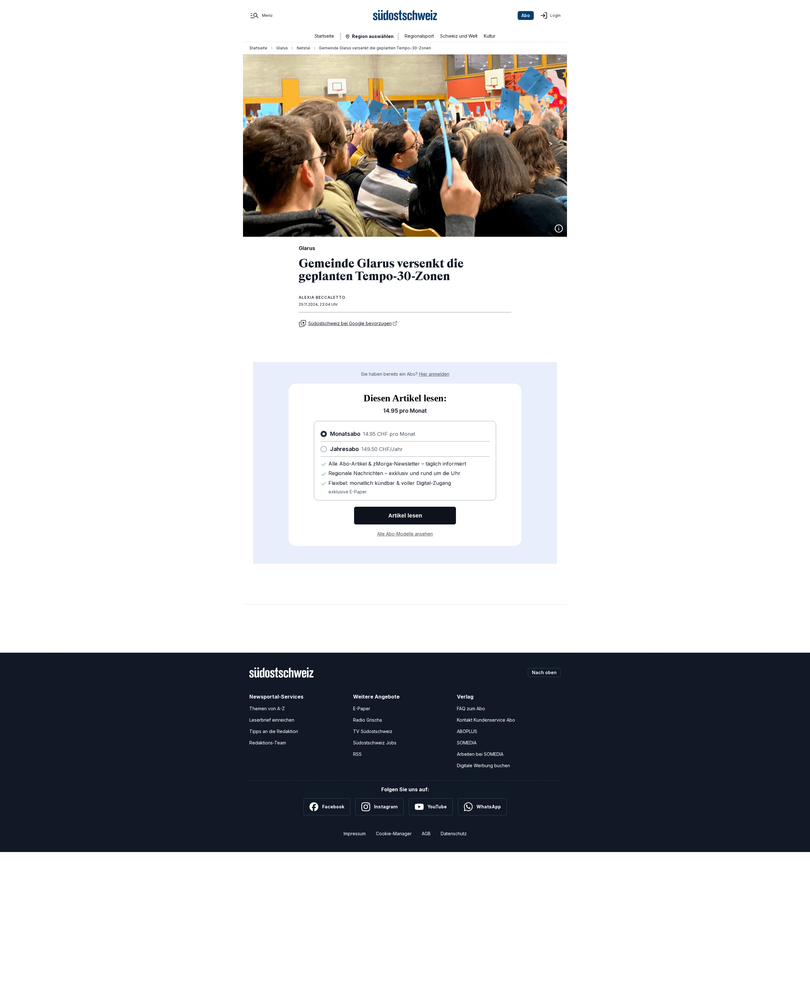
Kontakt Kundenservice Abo (486, 720)
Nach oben (544, 672)
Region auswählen (373, 36)
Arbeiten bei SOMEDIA (480, 754)
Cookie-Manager (394, 833)
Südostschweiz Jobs (374, 742)
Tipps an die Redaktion (273, 731)
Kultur (489, 36)
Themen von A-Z (267, 708)
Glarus (282, 48)
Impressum (355, 833)
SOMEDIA (467, 742)
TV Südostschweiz (372, 731)
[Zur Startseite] (405, 15)
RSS (357, 754)
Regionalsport (419, 36)
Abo (525, 15)
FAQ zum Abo (471, 708)
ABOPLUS (467, 731)
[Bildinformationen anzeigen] (558, 228)
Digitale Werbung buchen (483, 765)
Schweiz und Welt (458, 36)
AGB (426, 833)
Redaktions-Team (267, 742)
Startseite (324, 36)
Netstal (303, 48)
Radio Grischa (367, 720)
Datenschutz (454, 833)
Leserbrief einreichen (271, 720)
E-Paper (361, 708)
